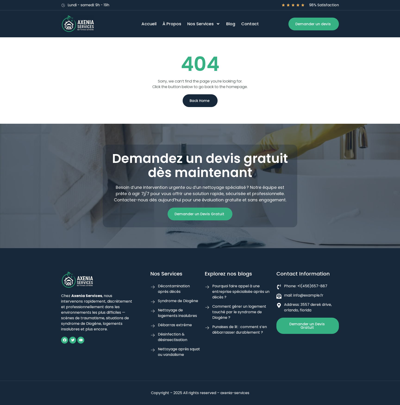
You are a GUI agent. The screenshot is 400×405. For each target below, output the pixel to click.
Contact (250, 24)
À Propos (171, 24)
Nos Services (200, 24)
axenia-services (234, 393)
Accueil (148, 24)
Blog (230, 24)
